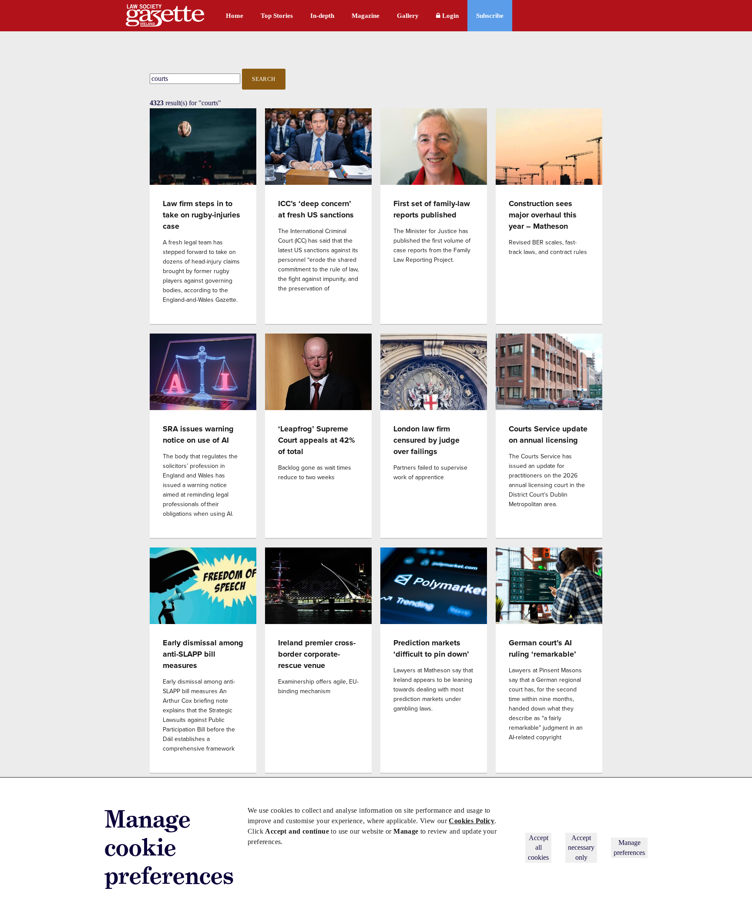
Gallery (408, 15)
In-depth (322, 15)
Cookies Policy (471, 821)
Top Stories (277, 15)
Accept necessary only (581, 847)
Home (234, 15)
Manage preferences (629, 847)
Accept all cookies (538, 847)
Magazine (365, 15)
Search (263, 79)
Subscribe (490, 15)
